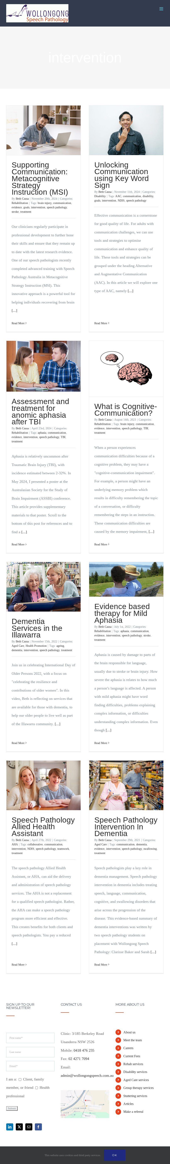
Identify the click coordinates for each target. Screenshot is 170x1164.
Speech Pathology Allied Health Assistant (43, 827)
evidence (17, 207)
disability (148, 196)
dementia (17, 650)
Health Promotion (36, 645)
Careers (128, 1048)
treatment (25, 211)
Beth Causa (22, 198)
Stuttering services (135, 1096)
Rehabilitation (20, 203)
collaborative (35, 844)
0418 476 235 (84, 1050)
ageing (60, 645)
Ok (114, 1155)
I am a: (11, 1079)
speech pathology (57, 207)
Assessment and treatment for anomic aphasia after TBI (40, 411)
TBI (63, 437)
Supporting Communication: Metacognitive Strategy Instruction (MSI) (40, 178)
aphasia (42, 432)
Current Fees (131, 1056)
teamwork (63, 848)
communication (62, 203)
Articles (128, 1104)
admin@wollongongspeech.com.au (87, 1075)
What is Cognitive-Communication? (125, 410)
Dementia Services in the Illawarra (37, 628)
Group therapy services (138, 1088)
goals (26, 207)
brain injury (44, 203)
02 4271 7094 (78, 1059)
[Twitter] (19, 1126)
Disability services (135, 1072)
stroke (15, 211)
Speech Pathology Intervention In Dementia (126, 827)
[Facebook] (38, 1126)
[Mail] (28, 1126)
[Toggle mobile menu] (161, 9)
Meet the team (132, 1040)
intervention (38, 207)
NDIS (121, 200)
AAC (118, 196)
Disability (100, 196)
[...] (14, 310)
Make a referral (133, 1111)
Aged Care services (136, 1080)
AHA (15, 844)
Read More (18, 323)
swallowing (150, 848)
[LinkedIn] (9, 1126)
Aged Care (18, 645)
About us (129, 1032)
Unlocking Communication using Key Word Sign (121, 175)
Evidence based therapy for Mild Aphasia (122, 613)
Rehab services (133, 1064)
